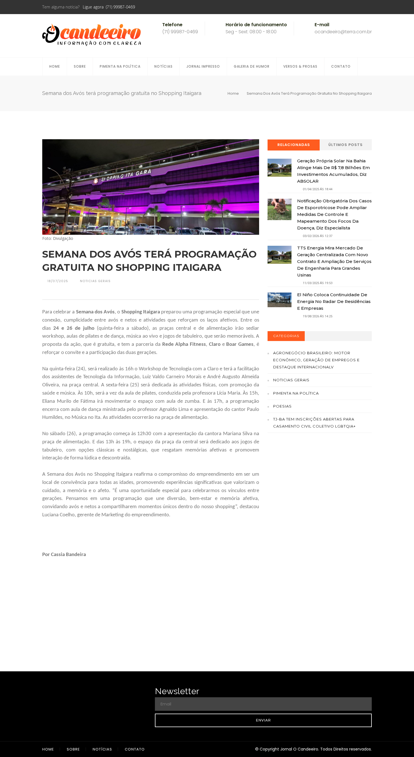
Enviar (263, 720)
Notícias (163, 66)
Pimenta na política (296, 393)
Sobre (80, 66)
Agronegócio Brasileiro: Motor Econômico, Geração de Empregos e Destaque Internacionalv (316, 360)
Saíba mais (319, 507)
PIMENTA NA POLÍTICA (120, 66)
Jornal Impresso (203, 66)
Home (54, 66)
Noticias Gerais (291, 380)
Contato (341, 66)
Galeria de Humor (252, 66)
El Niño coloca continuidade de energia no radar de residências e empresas (334, 301)
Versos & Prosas (300, 66)
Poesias (282, 406)
